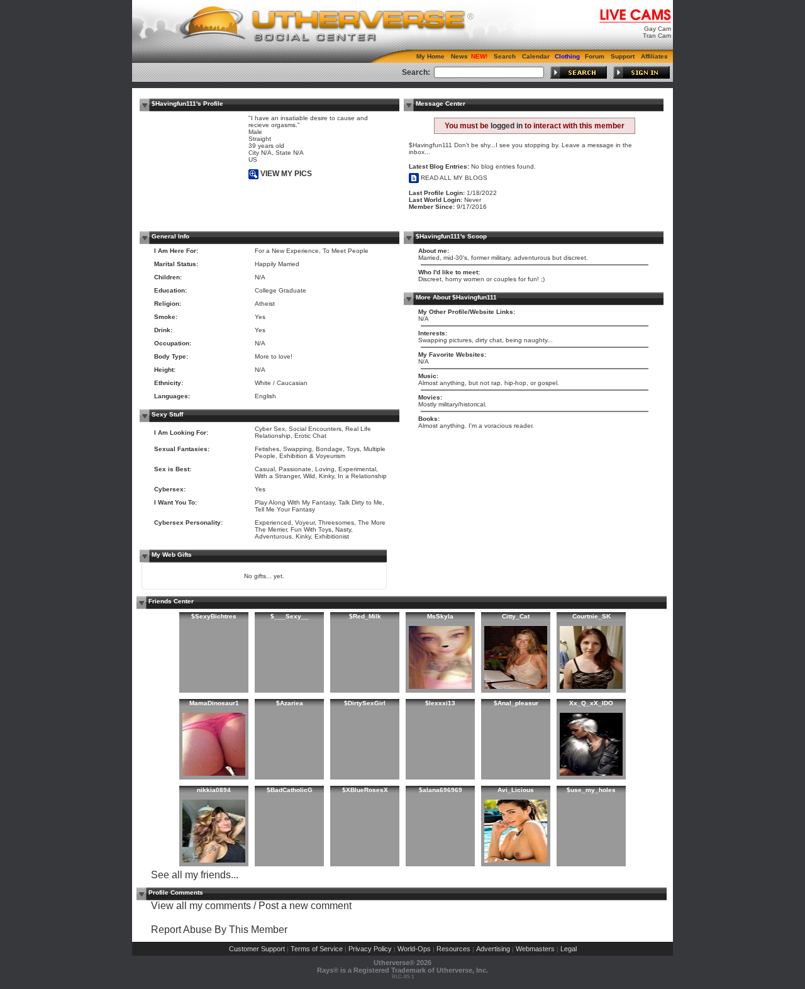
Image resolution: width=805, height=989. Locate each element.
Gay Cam (657, 28)
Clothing (567, 56)
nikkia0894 (214, 789)
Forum (594, 56)
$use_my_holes (591, 789)
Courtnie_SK (591, 616)
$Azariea (289, 703)
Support (623, 56)
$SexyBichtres (213, 616)
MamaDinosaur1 (214, 703)
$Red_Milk (365, 616)
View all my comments (201, 905)
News (459, 56)
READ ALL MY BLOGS (453, 177)
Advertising (493, 949)
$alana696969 (440, 789)
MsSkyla (440, 616)
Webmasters (535, 949)
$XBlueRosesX (365, 789)
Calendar (536, 56)
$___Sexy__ (289, 616)
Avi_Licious (515, 789)
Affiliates (654, 56)
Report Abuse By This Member (219, 929)
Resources (453, 949)
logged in (507, 125)
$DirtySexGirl (365, 703)
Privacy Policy (370, 949)
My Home (430, 56)
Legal (568, 949)
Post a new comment (305, 905)
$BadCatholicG (290, 789)
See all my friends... (194, 874)
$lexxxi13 (440, 703)
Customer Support (257, 949)
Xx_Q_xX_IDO (591, 703)
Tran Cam (657, 35)
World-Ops (414, 949)
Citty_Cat (516, 616)
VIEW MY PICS (285, 173)
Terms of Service (317, 949)
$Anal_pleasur (516, 703)
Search (505, 56)
